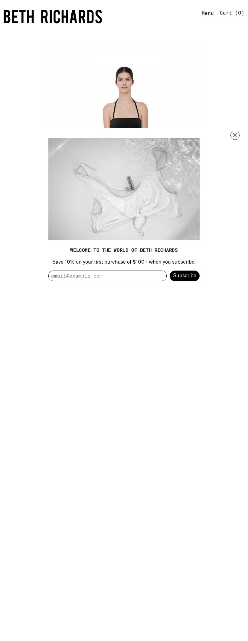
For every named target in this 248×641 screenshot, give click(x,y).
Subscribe (184, 275)
